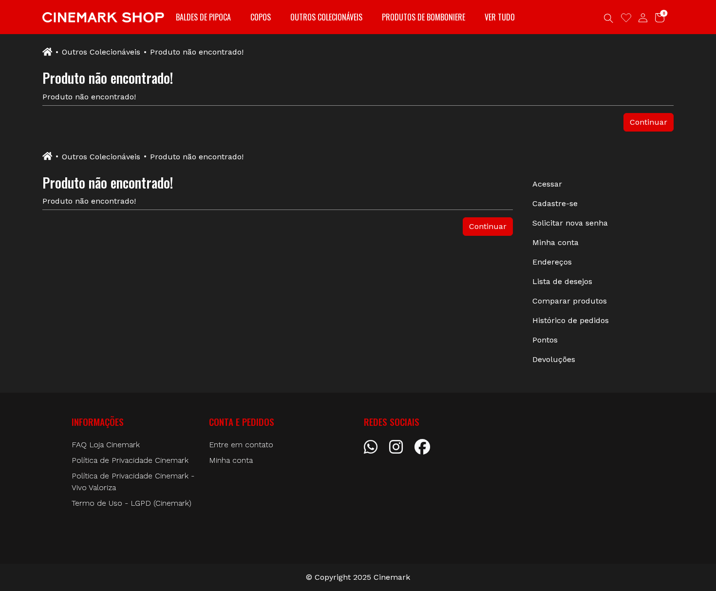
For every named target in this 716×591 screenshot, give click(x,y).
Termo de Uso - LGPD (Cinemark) (131, 503)
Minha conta (555, 242)
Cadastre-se (555, 203)
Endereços (552, 262)
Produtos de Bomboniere (423, 17)
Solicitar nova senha (570, 223)
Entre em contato (241, 444)
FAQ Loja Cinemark (106, 444)
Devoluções (553, 359)
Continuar (648, 122)
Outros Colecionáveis (326, 17)
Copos (260, 17)
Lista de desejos (562, 281)
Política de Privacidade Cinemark (130, 460)
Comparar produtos (569, 300)
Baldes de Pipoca (203, 17)
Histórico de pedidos (570, 320)
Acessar (547, 184)
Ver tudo (500, 17)
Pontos (545, 339)
